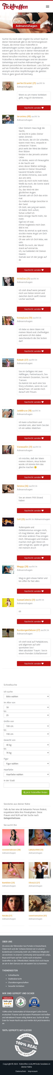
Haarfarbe (8, 769)
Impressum (33, 1071)
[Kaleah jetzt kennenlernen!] (8, 362)
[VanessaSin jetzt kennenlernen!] (8, 449)
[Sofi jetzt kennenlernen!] (8, 522)
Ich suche (8, 691)
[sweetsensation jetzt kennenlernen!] (40, 903)
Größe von (9, 721)
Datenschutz (21, 1071)
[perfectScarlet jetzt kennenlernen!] (8, 86)
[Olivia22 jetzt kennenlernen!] (40, 870)
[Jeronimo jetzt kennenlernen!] (8, 119)
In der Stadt (9, 780)
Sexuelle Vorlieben (16, 986)
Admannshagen (25, 87)
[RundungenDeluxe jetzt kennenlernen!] (8, 633)
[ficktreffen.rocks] (15, 6)
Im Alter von (9, 702)
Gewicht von (9, 740)
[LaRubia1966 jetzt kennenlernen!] (40, 837)
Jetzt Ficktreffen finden (36, 792)
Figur (6, 758)
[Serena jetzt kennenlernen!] (8, 488)
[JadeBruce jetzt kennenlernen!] (8, 413)
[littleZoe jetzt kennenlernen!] (8, 281)
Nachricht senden (33, 107)
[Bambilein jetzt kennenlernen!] (13, 870)
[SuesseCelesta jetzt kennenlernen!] (8, 602)
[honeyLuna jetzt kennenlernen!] (8, 320)
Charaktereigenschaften (18, 982)
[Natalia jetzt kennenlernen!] (13, 903)
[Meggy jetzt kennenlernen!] (8, 569)
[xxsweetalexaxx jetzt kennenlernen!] (13, 837)
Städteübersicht (15, 979)
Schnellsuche (13, 975)
